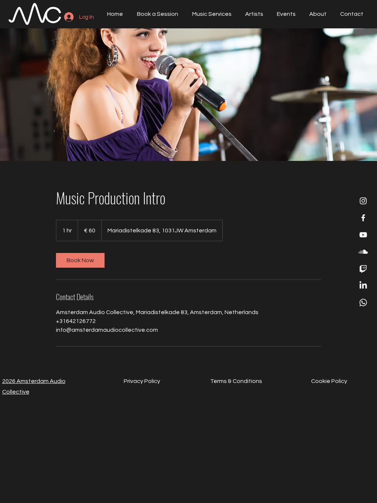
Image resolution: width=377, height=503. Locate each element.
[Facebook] (363, 217)
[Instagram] (363, 200)
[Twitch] (363, 268)
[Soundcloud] (363, 251)
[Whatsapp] (363, 302)
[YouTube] (363, 234)
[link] (80, 260)
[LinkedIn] (363, 285)
